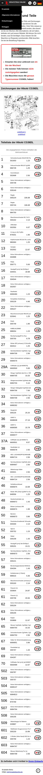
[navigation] (2, 3)
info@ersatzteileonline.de (14, 772)
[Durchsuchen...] (30, 3)
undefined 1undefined (21, 133)
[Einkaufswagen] (34, 3)
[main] (21, 386)
